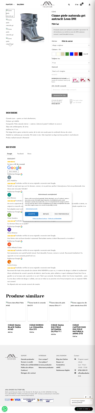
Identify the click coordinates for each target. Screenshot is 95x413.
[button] (13, 4)
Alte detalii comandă (59, 86)
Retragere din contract (28, 373)
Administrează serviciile (31, 209)
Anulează (54, 74)
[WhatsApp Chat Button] (4, 409)
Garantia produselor (27, 359)
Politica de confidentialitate (54, 218)
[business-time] (75, 359)
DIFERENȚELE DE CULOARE (59, 78)
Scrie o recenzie (13, 171)
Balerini (20, 4)
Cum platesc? (43, 362)
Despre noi (60, 362)
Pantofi (9, 4)
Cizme (54, 12)
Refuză (46, 214)
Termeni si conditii (27, 362)
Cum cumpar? (43, 359)
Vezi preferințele (62, 214)
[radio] (54, 54)
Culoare (54, 49)
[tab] (9, 153)
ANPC (58, 367)
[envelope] (75, 373)
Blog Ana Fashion (62, 359)
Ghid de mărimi (67, 41)
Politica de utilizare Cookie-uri (40, 218)
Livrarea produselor (45, 365)
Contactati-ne (60, 365)
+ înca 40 (85, 54)
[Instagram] (90, 397)
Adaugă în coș (60, 95)
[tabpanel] (47, 221)
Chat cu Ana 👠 (84, 409)
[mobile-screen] (75, 370)
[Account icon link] (89, 4)
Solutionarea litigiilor (63, 370)
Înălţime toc (56, 59)
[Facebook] (85, 397)
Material (55, 67)
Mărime (62, 41)
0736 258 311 (56, 104)
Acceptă (31, 214)
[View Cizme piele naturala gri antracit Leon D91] (10, 13)
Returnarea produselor (46, 367)
